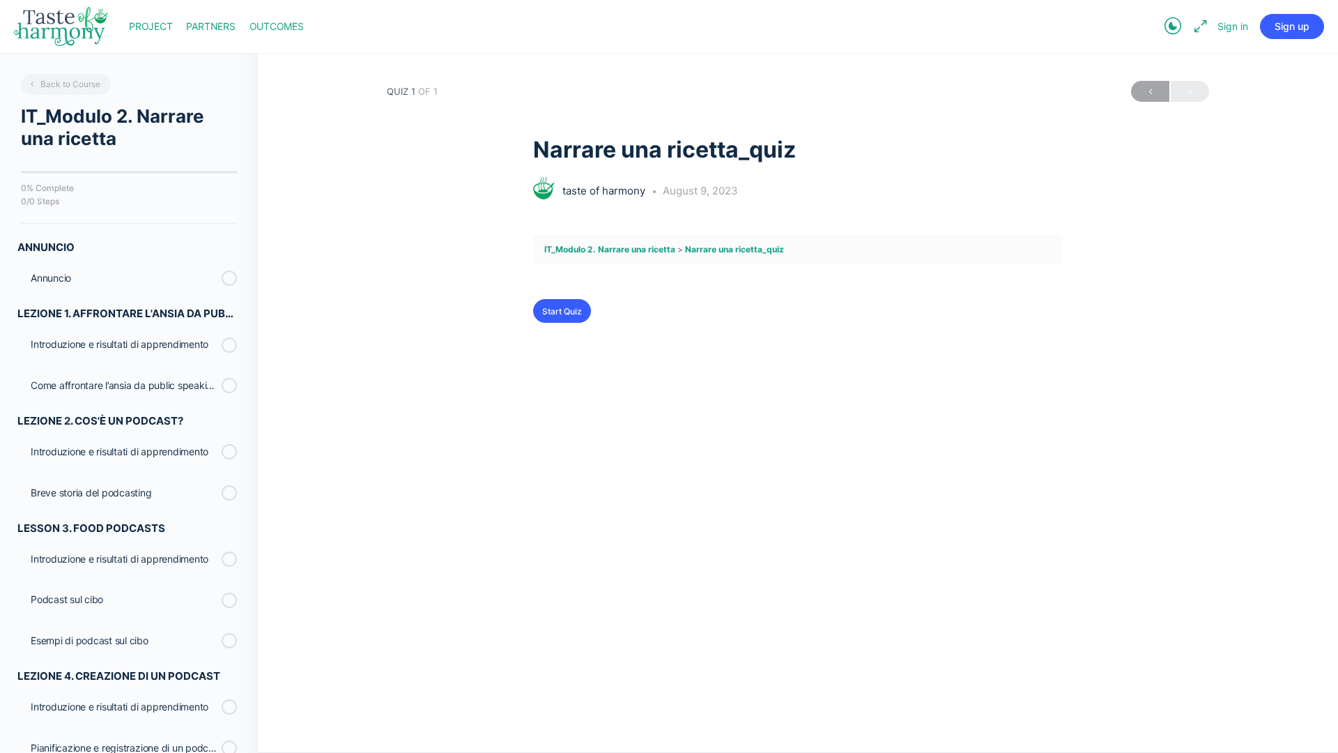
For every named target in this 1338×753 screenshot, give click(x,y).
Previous (1150, 91)
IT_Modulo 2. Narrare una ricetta (609, 249)
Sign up (1292, 26)
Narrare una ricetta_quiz (734, 249)
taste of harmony (605, 190)
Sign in (1232, 26)
